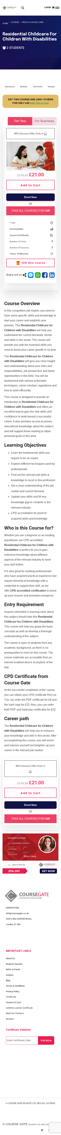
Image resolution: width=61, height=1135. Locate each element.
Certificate (37, 87)
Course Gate (17, 1124)
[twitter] (42, 1130)
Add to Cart (30, 185)
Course (15, 22)
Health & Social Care (33, 22)
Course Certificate (19, 235)
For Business (44, 121)
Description (10, 87)
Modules (23, 87)
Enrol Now (30, 197)
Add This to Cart (39, 103)
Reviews (51, 87)
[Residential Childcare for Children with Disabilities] (30, 155)
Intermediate (16, 229)
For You (20, 121)
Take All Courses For (30, 210)
